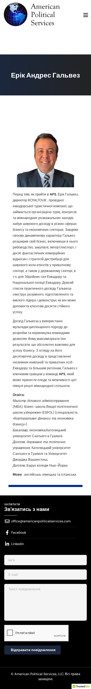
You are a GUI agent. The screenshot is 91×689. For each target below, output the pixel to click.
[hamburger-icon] (86, 15)
